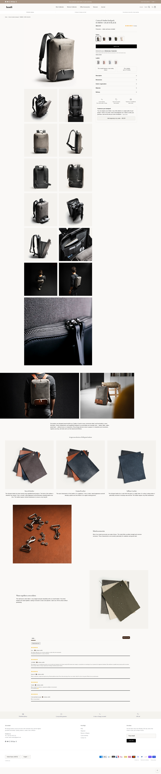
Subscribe (80, 393)
